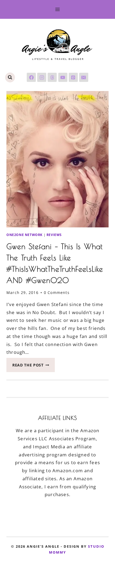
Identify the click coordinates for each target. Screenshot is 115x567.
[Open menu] (58, 9)
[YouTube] (62, 77)
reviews (54, 234)
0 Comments (57, 292)
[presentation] (57, 159)
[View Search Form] (10, 77)
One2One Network (24, 234)
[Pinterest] (73, 77)
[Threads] (52, 77)
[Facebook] (31, 77)
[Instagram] (41, 77)
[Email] (83, 77)
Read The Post (33, 366)
